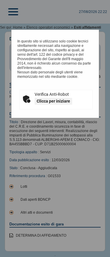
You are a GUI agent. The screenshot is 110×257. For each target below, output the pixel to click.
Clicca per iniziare (53, 101)
